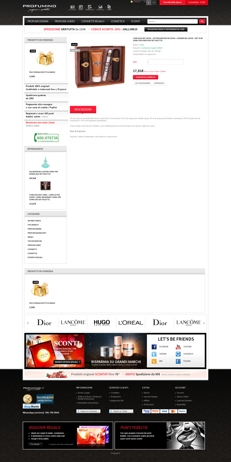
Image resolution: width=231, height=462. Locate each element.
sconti (135, 21)
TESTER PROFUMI (35, 241)
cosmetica (117, 21)
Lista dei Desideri (184, 401)
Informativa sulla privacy (88, 403)
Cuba (141, 45)
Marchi (147, 393)
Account (180, 393)
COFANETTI (32, 249)
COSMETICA (32, 253)
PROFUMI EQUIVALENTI (37, 233)
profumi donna (38, 21)
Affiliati (146, 401)
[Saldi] (46, 58)
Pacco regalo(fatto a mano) (42, 72)
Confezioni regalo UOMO (151, 48)
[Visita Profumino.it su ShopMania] (31, 406)
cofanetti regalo (92, 21)
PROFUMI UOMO (34, 245)
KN (154, 2)
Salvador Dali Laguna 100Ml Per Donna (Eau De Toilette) (43, 172)
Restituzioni (116, 397)
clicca (45, 117)
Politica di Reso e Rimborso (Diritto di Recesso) (90, 398)
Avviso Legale (84, 393)
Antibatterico (34, 220)
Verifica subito (32, 126)
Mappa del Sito (117, 401)
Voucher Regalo (151, 397)
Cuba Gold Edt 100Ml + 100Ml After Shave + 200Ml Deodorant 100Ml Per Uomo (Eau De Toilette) (45, 197)
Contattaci (115, 393)
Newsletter (181, 404)
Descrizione (83, 109)
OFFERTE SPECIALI (35, 257)
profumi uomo (65, 21)
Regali (30, 237)
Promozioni (149, 404)
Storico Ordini (182, 397)
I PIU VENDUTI (33, 225)
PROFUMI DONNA (34, 229)
